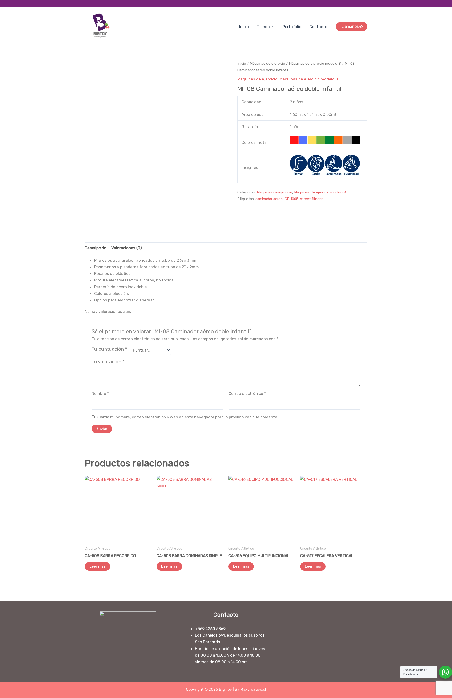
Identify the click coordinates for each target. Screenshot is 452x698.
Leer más (97, 566)
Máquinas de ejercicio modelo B (315, 63)
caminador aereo (269, 199)
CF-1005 (291, 199)
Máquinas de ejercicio (267, 63)
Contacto (318, 26)
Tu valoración (108, 362)
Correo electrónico (247, 393)
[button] (272, 26)
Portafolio (291, 26)
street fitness (311, 199)
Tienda (263, 26)
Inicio (244, 26)
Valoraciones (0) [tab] (126, 247)
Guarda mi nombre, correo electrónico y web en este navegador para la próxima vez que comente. (187, 417)
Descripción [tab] (95, 247)
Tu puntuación (109, 349)
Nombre (100, 393)
